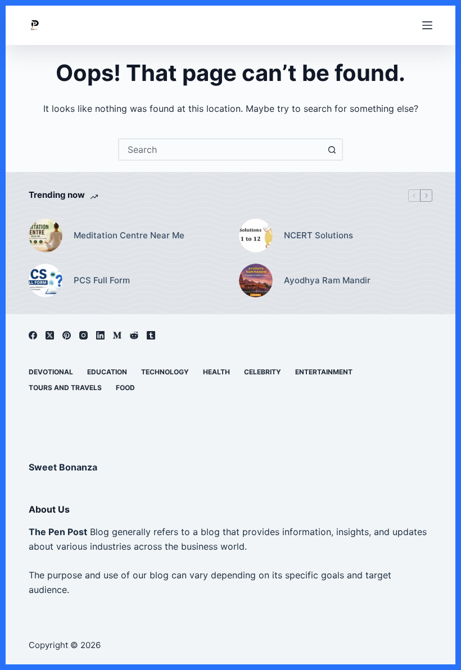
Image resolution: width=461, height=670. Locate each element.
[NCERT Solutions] (256, 235)
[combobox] (220, 149)
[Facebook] (33, 335)
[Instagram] (83, 335)
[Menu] (427, 25)
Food (125, 387)
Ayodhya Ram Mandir (327, 280)
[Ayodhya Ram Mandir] (256, 280)
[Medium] (117, 335)
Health (216, 372)
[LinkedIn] (100, 335)
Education (107, 372)
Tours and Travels (65, 387)
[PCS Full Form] (45, 280)
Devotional (51, 372)
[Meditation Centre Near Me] (45, 235)
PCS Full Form (102, 280)
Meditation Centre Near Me (129, 235)
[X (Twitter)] (50, 335)
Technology (165, 372)
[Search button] (332, 149)
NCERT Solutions (318, 235)
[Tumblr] (151, 335)
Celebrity (262, 372)
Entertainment (323, 372)
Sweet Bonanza (63, 467)
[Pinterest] (66, 335)
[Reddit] (134, 335)
